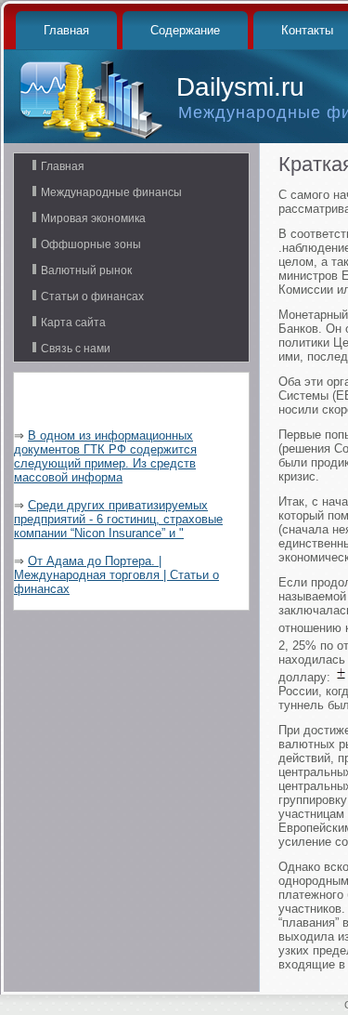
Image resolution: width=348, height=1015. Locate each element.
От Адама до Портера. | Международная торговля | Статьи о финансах (116, 575)
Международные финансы (111, 192)
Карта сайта (73, 322)
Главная (66, 30)
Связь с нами (75, 348)
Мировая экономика (93, 218)
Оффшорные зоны (91, 244)
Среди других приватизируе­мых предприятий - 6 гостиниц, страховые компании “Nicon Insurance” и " (118, 519)
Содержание (185, 30)
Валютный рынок (86, 270)
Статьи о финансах (92, 296)
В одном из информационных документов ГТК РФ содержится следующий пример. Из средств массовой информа (105, 456)
